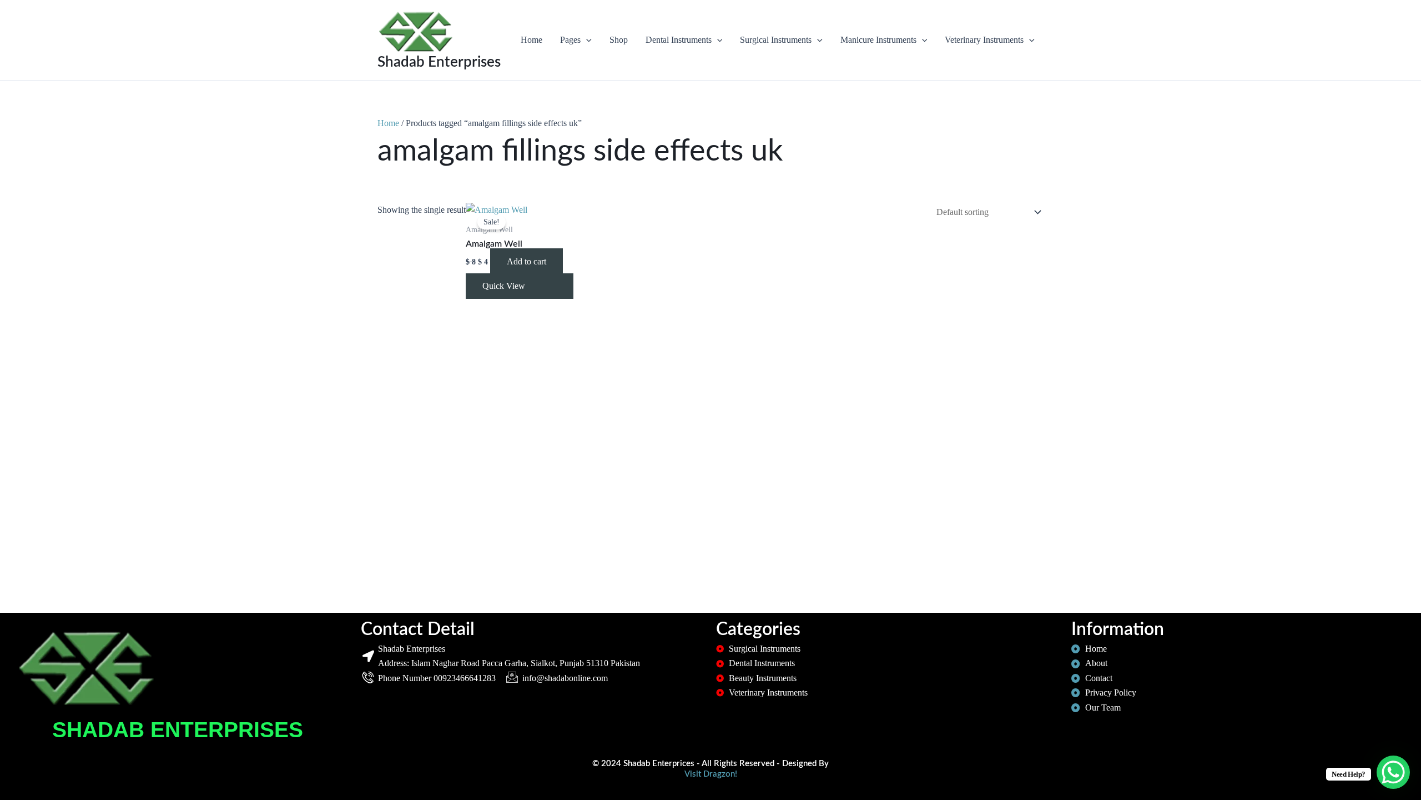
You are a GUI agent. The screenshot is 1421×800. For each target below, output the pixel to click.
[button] (586, 40)
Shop (618, 39)
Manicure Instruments (878, 39)
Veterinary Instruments (984, 39)
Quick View (503, 286)
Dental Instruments (679, 39)
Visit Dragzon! (710, 774)
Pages (570, 39)
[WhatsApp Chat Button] (1393, 772)
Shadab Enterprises (439, 62)
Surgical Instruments (776, 39)
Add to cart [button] (526, 261)
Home (531, 39)
